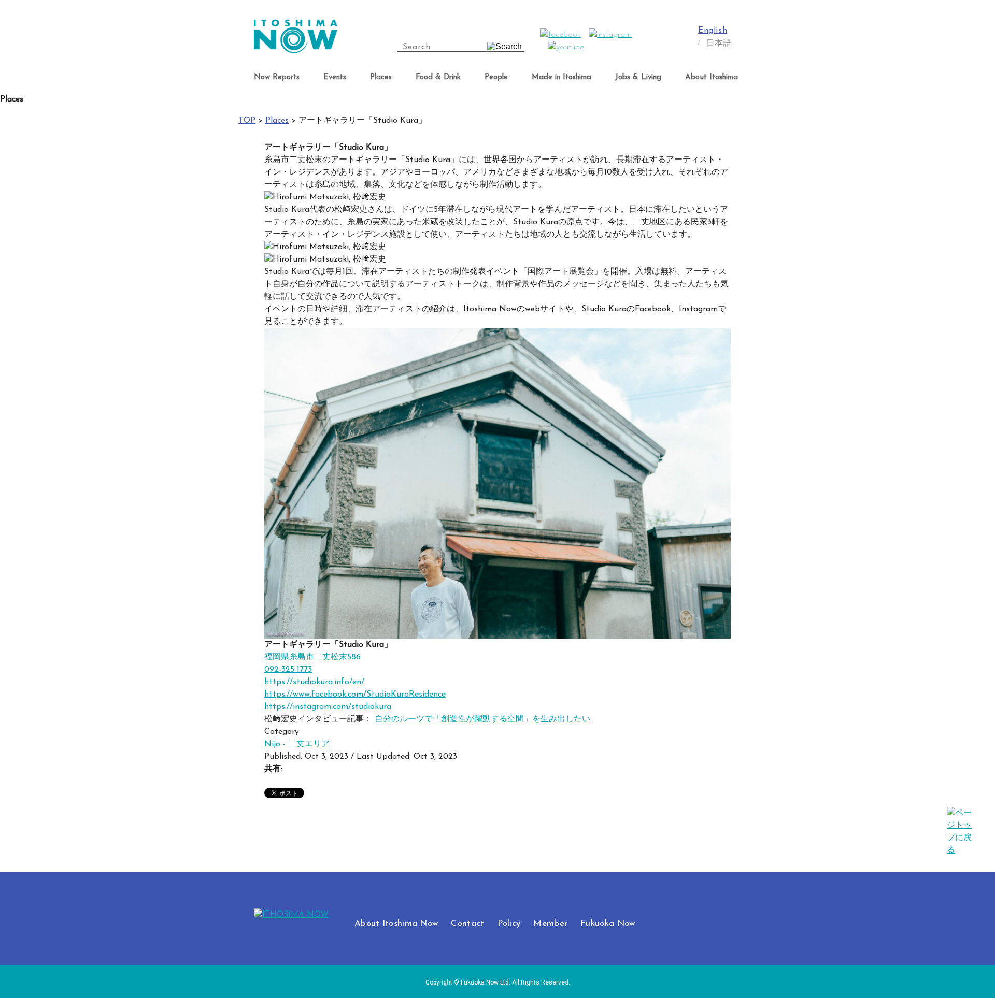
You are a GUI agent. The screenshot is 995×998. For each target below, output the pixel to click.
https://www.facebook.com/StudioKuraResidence (355, 694)
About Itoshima (711, 77)
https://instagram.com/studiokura (327, 707)
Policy (509, 923)
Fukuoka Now (607, 923)
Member (550, 923)
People (496, 77)
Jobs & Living (638, 77)
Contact (467, 923)
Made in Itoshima (561, 77)
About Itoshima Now (396, 923)
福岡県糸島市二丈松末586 (312, 657)
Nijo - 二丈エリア (297, 744)
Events (334, 77)
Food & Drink (438, 77)
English (712, 30)
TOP (246, 121)
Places (381, 77)
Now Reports (277, 77)
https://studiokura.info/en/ (314, 682)
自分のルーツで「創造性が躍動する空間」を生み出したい (482, 719)
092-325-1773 (288, 670)
